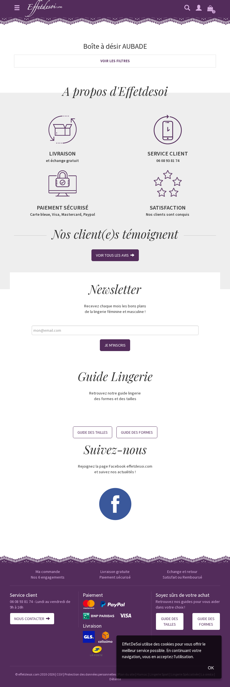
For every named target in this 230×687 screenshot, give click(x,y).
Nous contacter (30, 618)
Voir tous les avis (113, 255)
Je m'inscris (115, 345)
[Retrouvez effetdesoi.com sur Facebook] (115, 503)
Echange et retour (182, 571)
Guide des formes (137, 432)
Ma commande (48, 571)
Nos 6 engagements (48, 577)
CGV (60, 674)
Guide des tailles (92, 432)
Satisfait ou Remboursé (182, 577)
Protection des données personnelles (90, 674)
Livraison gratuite (115, 571)
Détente (115, 679)
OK (211, 667)
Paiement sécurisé (115, 577)
